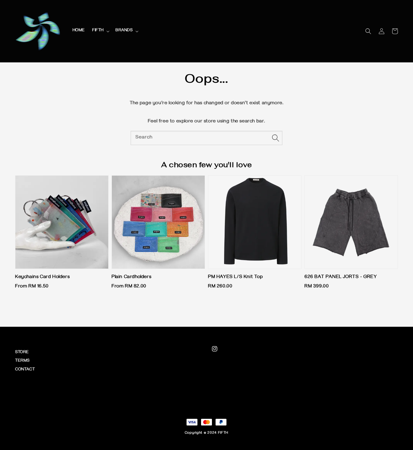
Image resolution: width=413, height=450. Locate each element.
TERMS (22, 361)
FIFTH (98, 30)
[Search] (275, 137)
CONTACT (25, 369)
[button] (368, 31)
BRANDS (124, 30)
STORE (22, 352)
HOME (79, 30)
